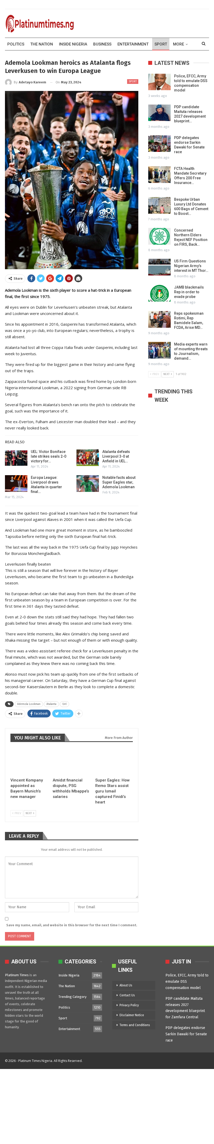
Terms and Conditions (135, 1025)
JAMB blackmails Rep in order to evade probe (189, 292)
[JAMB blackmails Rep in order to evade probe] (159, 293)
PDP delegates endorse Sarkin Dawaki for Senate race (186, 1034)
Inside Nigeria (73, 44)
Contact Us (127, 995)
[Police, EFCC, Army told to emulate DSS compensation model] (159, 82)
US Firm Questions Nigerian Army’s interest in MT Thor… (191, 266)
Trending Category (72, 997)
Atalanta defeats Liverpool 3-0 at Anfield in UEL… (116, 456)
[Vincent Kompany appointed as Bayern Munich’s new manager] (29, 762)
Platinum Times (17, 975)
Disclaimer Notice (132, 1015)
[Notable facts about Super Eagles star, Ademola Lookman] (87, 483)
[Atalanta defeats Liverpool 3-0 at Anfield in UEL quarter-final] (87, 457)
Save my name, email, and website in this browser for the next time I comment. (71, 925)
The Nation (41, 44)
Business (102, 44)
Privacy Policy (129, 1005)
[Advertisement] (107, 1105)
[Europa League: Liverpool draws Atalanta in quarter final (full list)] (16, 483)
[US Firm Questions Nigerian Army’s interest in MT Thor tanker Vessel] (159, 267)
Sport (160, 44)
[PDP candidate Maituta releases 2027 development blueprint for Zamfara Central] (159, 113)
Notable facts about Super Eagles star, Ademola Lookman (118, 482)
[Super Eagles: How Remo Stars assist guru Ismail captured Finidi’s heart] (114, 762)
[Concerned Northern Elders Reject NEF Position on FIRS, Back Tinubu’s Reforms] (159, 236)
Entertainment (132, 44)
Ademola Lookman (28, 704)
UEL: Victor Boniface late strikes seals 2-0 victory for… (48, 456)
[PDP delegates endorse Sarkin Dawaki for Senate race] (159, 143)
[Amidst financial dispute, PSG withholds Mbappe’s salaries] (71, 762)
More (178, 44)
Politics (15, 44)
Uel (64, 704)
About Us (126, 985)
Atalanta (51, 704)
